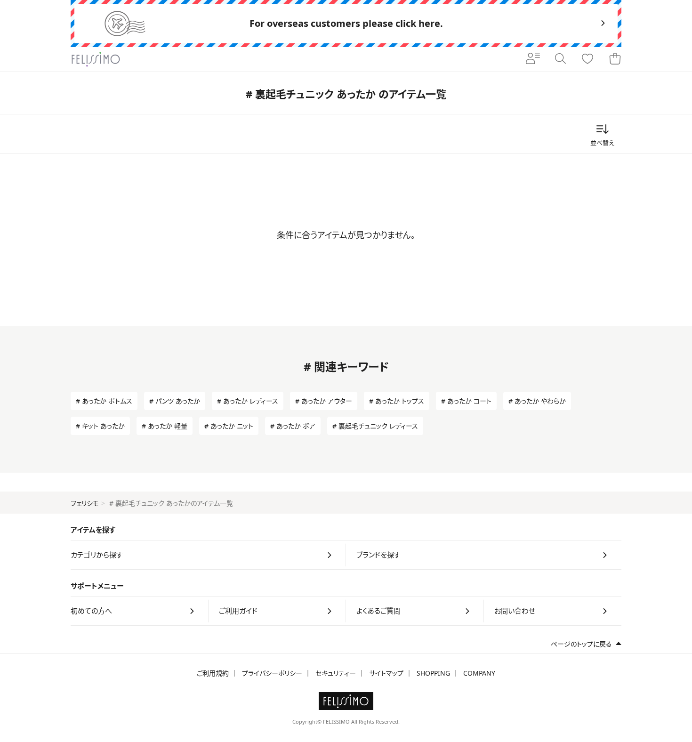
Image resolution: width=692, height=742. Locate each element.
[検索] (560, 59)
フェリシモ (85, 503)
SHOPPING (433, 673)
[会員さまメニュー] (533, 59)
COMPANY (479, 673)
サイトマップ (386, 673)
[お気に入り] (587, 59)
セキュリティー (335, 673)
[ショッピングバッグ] (614, 59)
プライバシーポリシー (272, 673)
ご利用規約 (213, 673)
